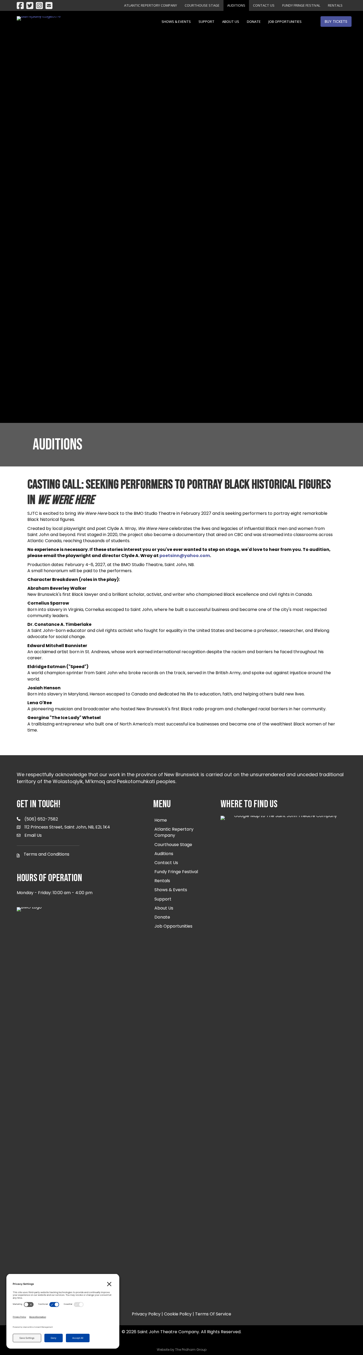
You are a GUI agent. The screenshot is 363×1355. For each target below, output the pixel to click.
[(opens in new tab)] (283, 1015)
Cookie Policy (178, 1314)
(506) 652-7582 (41, 819)
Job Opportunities (285, 21)
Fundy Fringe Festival (301, 5)
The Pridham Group (190, 1349)
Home (160, 820)
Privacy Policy (146, 1314)
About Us (230, 21)
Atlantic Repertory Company (150, 5)
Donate (254, 21)
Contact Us (264, 5)
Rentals (335, 5)
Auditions (236, 5)
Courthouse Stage (202, 5)
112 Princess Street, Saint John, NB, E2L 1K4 (67, 827)
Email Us (33, 835)
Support (206, 21)
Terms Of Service (213, 1314)
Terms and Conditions (46, 854)
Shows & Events (176, 21)
